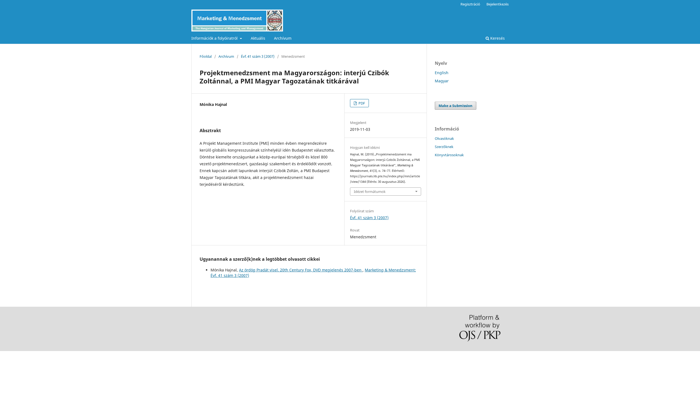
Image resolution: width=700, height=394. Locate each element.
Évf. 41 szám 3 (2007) (258, 56)
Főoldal (206, 56)
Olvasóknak (444, 138)
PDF (361, 103)
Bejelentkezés (497, 4)
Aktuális (258, 38)
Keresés (497, 38)
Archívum (282, 38)
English (441, 72)
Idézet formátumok (370, 191)
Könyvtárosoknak (449, 154)
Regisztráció (470, 4)
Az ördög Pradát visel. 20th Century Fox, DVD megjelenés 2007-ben (301, 270)
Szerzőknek (444, 146)
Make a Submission (455, 105)
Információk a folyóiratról (215, 38)
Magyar (442, 80)
